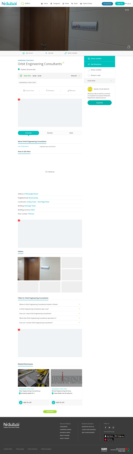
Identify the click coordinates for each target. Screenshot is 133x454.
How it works (64, 438)
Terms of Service (32, 449)
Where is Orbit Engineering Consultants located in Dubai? (38, 304)
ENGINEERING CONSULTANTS (26, 389)
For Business (107, 3)
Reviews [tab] (50, 133)
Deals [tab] (71, 133)
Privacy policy (20, 449)
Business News (65, 432)
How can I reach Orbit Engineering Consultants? (35, 313)
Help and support (46, 449)
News (67, 3)
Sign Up (120, 3)
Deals (76, 3)
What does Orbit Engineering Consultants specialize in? (37, 318)
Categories (56, 3)
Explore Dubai (87, 3)
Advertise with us (88, 426)
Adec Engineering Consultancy (29, 391)
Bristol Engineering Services (61, 391)
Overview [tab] (28, 133)
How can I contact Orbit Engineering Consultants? (36, 323)
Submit (99, 103)
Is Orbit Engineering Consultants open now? (34, 309)
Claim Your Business (89, 429)
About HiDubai (64, 435)
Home (45, 3)
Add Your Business (88, 432)
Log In (129, 3)
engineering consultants (27, 82)
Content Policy (8, 449)
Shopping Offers (65, 429)
